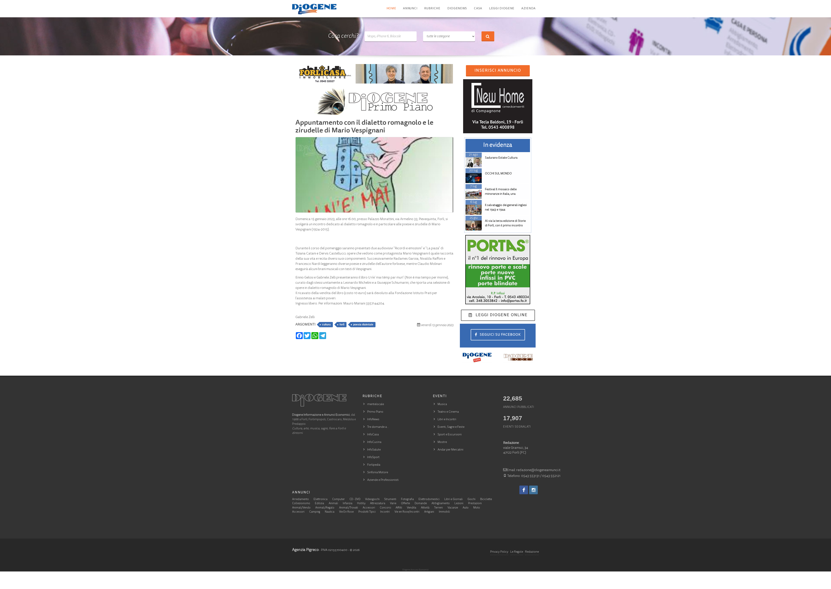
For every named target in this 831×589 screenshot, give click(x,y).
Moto (476, 508)
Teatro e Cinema (448, 412)
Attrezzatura (377, 503)
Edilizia (319, 503)
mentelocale (375, 404)
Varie (393, 503)
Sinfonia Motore (377, 472)
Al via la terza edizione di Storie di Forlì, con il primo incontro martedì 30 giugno (505, 226)
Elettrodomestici (429, 499)
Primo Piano (375, 412)
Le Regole (516, 552)
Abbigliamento (441, 503)
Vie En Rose (346, 512)
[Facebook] (523, 490)
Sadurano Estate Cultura (501, 157)
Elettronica (320, 499)
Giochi (471, 499)
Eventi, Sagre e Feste (451, 427)
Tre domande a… (378, 427)
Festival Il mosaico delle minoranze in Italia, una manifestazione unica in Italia (504, 194)
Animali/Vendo (301, 508)
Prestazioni (475, 503)
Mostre (442, 442)
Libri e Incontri (447, 419)
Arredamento (300, 499)
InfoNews (373, 419)
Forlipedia (373, 465)
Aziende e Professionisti (383, 480)
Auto (466, 508)
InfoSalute (374, 449)
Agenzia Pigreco (305, 550)
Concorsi (385, 508)
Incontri (385, 512)
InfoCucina (374, 442)
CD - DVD (354, 499)
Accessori (369, 508)
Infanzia (347, 503)
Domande (421, 503)
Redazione (532, 552)
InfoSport (373, 457)
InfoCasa (373, 434)
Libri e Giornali (453, 499)
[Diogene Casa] (477, 357)
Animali (333, 503)
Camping (314, 512)
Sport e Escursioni (450, 434)
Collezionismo (301, 503)
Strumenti (390, 499)
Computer (338, 499)
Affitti (399, 508)
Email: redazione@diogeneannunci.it (533, 470)
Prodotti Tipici (367, 512)
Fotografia (407, 499)
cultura (326, 324)
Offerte (405, 503)
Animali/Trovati (348, 508)
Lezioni (458, 503)
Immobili (444, 512)
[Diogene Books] (518, 357)
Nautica (329, 512)
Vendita (411, 508)
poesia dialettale (363, 324)
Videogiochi (372, 499)
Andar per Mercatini (450, 449)
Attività (425, 508)
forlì (342, 324)
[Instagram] (533, 490)
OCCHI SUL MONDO (498, 173)
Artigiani (429, 512)
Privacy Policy (499, 552)
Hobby (361, 503)
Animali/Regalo (324, 508)
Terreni (438, 508)
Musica (442, 404)
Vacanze (453, 508)
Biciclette (486, 499)
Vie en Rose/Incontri (407, 512)
